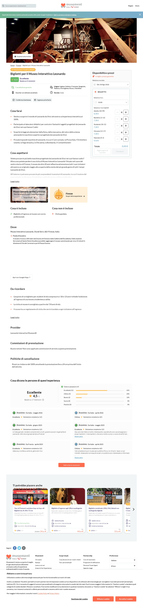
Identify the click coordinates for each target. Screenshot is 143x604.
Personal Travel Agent (90, 565)
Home (12, 65)
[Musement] (71, 5)
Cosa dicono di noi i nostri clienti (70, 560)
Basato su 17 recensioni (27, 81)
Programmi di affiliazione (91, 562)
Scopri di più (28, 197)
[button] (111, 92)
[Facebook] (14, 548)
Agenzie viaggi (88, 568)
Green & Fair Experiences (43, 568)
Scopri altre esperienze (74, 196)
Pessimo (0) (67, 404)
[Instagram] (23, 548)
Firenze (18, 65)
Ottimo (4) (67, 394)
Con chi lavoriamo (89, 560)
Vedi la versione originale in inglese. (65, 15)
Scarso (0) (67, 401)
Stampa (37, 562)
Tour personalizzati (65, 562)
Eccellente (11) (68, 390)
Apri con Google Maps (21, 277)
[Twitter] (19, 548)
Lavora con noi (40, 565)
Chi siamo (38, 560)
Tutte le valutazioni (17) (71, 387)
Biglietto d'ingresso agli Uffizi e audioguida (67, 508)
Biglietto (102, 92)
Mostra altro (79, 436)
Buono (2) (67, 397)
